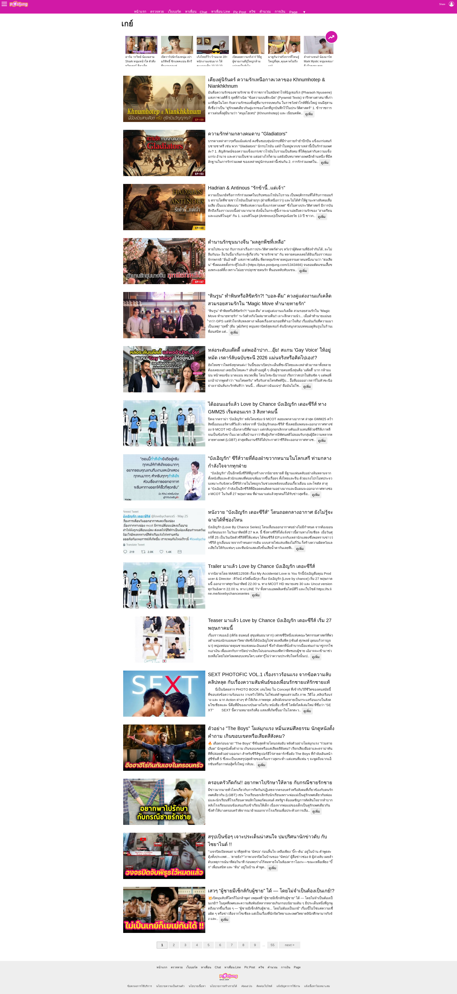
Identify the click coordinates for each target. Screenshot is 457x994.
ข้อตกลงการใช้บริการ (139, 986)
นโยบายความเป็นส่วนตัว (170, 986)
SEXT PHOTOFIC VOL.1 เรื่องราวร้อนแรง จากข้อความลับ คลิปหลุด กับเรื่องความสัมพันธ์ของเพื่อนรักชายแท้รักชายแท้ (269, 678)
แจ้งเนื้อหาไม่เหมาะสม (317, 986)
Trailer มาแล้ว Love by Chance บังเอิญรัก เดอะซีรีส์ (261, 566)
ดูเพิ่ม (309, 114)
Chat (203, 12)
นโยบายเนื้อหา (197, 986)
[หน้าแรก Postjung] (18, 4)
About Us (246, 986)
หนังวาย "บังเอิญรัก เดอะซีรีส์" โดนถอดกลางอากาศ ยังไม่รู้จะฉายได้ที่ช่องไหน (270, 516)
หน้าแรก (140, 11)
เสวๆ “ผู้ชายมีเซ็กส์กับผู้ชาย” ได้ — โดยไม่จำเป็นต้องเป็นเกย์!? (271, 890)
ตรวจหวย (157, 11)
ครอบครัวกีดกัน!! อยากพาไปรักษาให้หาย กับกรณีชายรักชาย (270, 782)
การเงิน (280, 11)
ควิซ (252, 11)
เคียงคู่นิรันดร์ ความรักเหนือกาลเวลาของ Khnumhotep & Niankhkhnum (266, 83)
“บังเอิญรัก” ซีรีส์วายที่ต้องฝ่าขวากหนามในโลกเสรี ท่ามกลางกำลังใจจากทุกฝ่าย (269, 462)
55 (273, 945)
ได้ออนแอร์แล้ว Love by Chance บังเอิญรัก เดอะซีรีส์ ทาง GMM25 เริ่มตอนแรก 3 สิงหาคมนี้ (267, 407)
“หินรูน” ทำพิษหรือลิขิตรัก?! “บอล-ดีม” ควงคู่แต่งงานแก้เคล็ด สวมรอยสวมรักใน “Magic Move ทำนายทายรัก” (270, 299)
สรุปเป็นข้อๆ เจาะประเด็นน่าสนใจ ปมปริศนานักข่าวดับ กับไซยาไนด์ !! (267, 840)
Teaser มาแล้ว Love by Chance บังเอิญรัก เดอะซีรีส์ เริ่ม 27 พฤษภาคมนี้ (270, 624)
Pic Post (239, 12)
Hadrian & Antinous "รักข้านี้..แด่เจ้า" (246, 188)
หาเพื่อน (191, 11)
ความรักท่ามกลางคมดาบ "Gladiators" (247, 133)
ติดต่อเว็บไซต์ (264, 986)
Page (293, 12)
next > (289, 945)
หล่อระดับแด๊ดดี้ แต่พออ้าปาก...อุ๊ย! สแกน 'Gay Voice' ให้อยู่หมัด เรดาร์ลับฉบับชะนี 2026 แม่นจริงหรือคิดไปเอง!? (269, 353)
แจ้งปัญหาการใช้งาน (288, 986)
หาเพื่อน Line (220, 11)
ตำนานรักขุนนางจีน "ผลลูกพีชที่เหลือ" (246, 242)
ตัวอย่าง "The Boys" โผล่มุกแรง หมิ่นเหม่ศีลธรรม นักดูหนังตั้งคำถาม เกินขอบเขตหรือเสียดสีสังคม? (271, 732)
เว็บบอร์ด (174, 11)
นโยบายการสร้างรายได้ (223, 986)
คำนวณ (265, 11)
